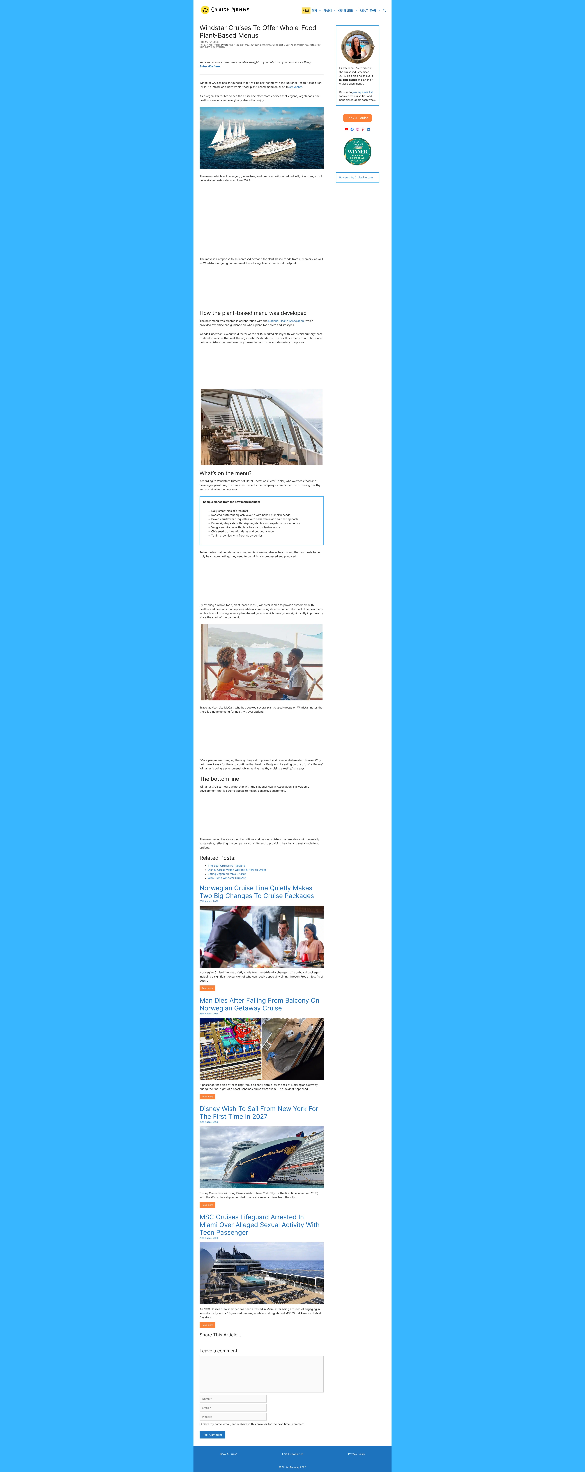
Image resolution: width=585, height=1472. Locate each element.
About (364, 10)
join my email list (363, 92)
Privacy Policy (356, 1454)
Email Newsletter (292, 1454)
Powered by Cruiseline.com (356, 177)
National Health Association (286, 320)
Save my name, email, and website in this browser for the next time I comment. (254, 1424)
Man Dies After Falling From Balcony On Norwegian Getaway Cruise (259, 1004)
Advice (328, 10)
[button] (357, 118)
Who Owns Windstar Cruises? (227, 878)
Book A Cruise (228, 1454)
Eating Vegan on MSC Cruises (227, 873)
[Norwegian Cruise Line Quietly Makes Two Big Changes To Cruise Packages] (262, 965)
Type (314, 10)
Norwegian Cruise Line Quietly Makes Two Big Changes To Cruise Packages (257, 891)
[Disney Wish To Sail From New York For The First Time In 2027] (262, 1186)
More (373, 10)
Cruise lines (345, 10)
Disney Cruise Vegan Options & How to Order (237, 869)
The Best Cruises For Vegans (226, 865)
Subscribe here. (210, 66)
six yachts (295, 87)
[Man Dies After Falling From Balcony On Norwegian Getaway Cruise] (262, 1078)
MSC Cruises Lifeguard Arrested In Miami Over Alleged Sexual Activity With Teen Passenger (260, 1224)
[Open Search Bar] (384, 10)
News (306, 10)
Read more (207, 988)
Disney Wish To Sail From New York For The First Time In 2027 (259, 1112)
